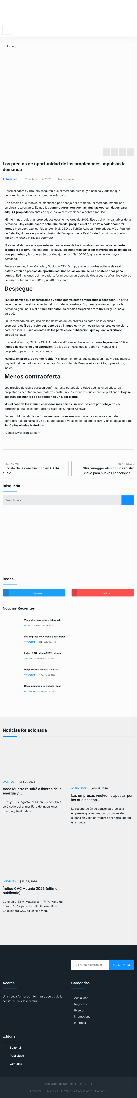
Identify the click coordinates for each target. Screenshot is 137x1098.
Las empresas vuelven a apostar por (44, 636)
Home (10, 46)
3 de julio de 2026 (47, 691)
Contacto (16, 1063)
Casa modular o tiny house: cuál (42, 685)
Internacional (82, 1016)
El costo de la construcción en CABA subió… (31, 468)
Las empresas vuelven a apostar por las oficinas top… (102, 797)
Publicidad (17, 1055)
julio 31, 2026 (27, 781)
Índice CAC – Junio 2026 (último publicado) (30, 890)
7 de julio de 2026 (47, 675)
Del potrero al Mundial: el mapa (42, 669)
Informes (28, 658)
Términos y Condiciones (76, 1091)
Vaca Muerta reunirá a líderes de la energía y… (32, 791)
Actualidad (10, 179)
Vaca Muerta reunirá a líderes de (42, 620)
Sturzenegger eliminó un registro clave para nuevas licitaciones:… (108, 468)
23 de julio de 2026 (45, 658)
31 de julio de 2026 (44, 625)
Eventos (28, 625)
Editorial (15, 1047)
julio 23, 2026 (28, 881)
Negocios (80, 1004)
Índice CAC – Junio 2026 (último (42, 653)
